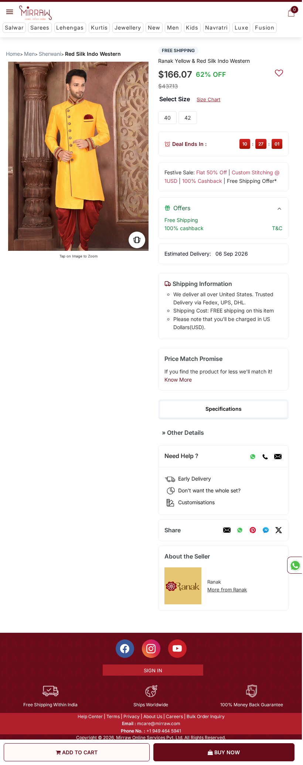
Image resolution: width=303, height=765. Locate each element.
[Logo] (35, 13)
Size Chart (208, 99)
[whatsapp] (240, 530)
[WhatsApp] (252, 456)
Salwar (14, 27)
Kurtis (99, 27)
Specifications (223, 409)
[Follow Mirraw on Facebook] (125, 648)
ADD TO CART (79, 752)
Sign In (153, 670)
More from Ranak (227, 589)
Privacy (131, 716)
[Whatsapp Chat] (294, 565)
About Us (152, 716)
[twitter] (278, 530)
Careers (174, 716)
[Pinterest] (252, 530)
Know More (178, 379)
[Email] (277, 456)
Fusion (265, 27)
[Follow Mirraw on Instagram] (151, 648)
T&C (277, 228)
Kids (192, 27)
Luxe (241, 27)
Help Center (90, 716)
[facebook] (265, 530)
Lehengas (70, 27)
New (154, 27)
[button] (72, 243)
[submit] (279, 72)
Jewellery (128, 27)
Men (173, 27)
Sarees (40, 27)
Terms (113, 716)
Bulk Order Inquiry (206, 716)
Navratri (216, 27)
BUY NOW (226, 752)
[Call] (265, 456)
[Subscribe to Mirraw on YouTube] (177, 648)
